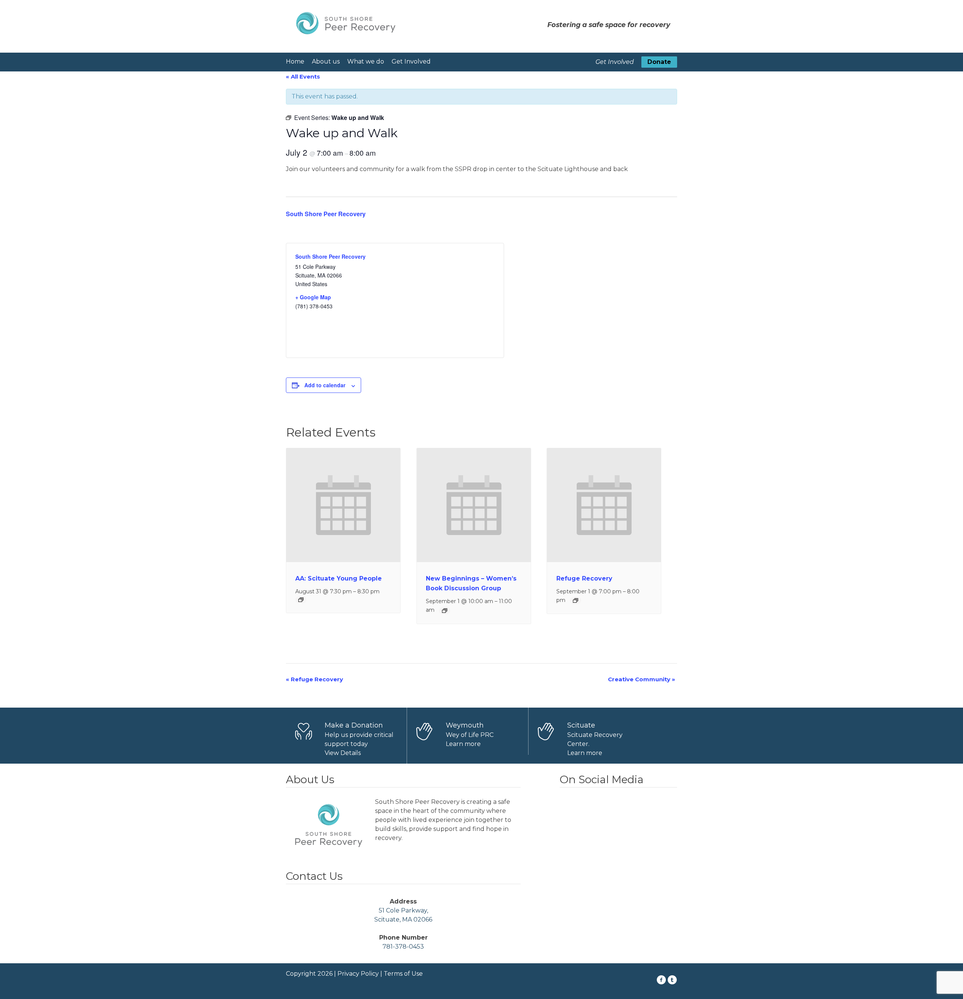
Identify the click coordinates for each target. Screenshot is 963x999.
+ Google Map (313, 297)
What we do (365, 61)
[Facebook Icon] (661, 979)
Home (295, 61)
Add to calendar (324, 385)
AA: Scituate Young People (338, 578)
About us (326, 61)
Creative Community (641, 679)
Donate (659, 61)
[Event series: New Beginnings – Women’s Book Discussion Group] (444, 610)
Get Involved (411, 61)
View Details (343, 752)
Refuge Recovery (584, 578)
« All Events (303, 76)
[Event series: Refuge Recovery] (575, 600)
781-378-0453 (403, 946)
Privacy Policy (358, 973)
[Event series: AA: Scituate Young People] (301, 599)
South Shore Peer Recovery (326, 213)
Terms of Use (403, 973)
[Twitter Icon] (672, 979)
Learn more (463, 743)
